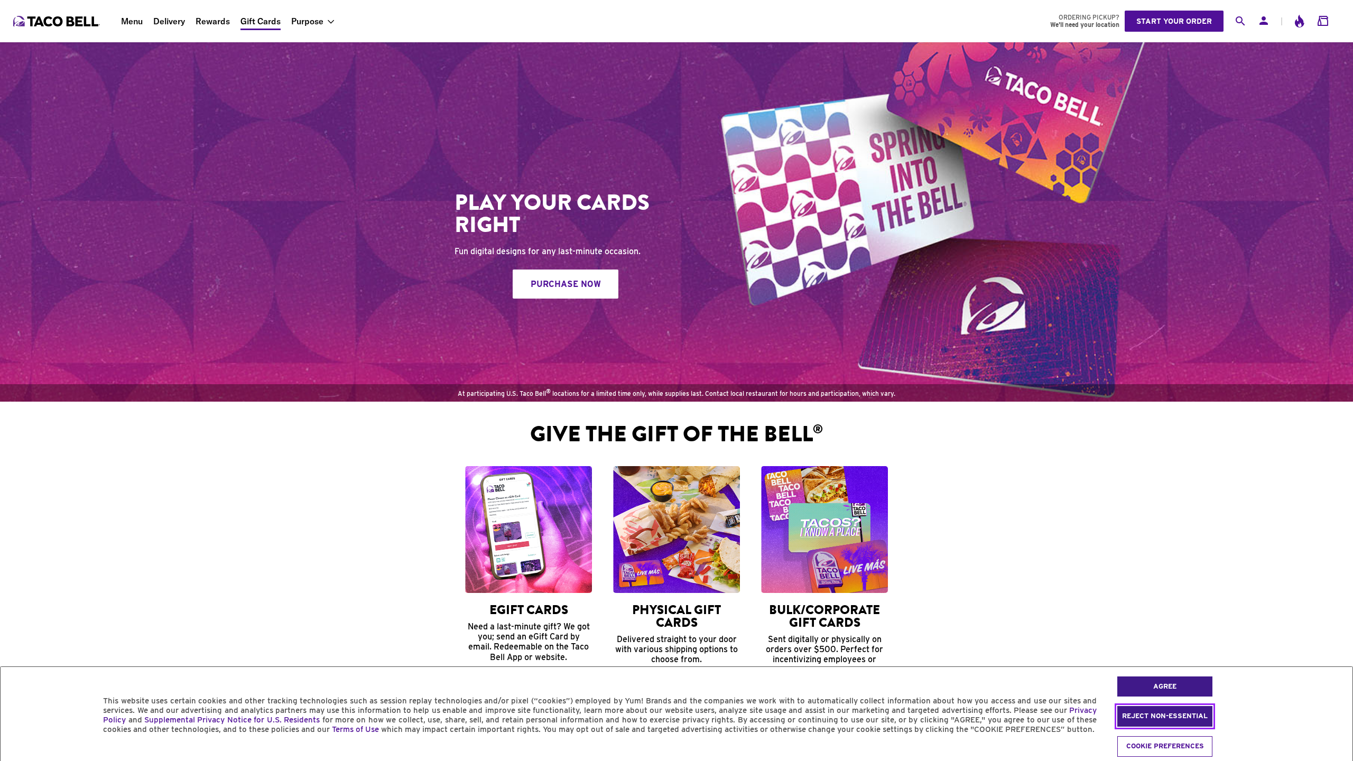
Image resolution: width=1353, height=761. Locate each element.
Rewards (213, 21)
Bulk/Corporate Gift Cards (824, 616)
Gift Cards (260, 21)
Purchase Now (566, 284)
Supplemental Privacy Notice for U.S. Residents (232, 720)
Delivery (169, 21)
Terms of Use (355, 729)
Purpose (307, 21)
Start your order (1174, 21)
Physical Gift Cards (676, 616)
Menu (132, 21)
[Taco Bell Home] (57, 21)
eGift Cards (528, 610)
